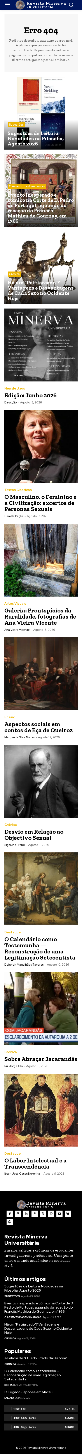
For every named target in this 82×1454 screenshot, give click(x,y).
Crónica (14, 274)
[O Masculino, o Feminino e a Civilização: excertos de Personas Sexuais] (41, 446)
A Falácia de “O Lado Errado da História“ (35, 1358)
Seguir (70, 1417)
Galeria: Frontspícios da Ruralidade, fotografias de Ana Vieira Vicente (40, 616)
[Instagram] (18, 1214)
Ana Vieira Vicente (17, 630)
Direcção (10, 402)
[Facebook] (10, 1214)
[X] (43, 1214)
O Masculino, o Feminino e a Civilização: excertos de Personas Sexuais (40, 503)
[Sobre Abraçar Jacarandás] (41, 1008)
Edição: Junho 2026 (30, 395)
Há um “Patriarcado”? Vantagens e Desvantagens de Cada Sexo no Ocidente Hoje (38, 1328)
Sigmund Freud (14, 845)
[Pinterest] (34, 1214)
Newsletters (14, 388)
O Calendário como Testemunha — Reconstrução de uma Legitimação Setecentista (39, 948)
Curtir (70, 1408)
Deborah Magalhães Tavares (24, 965)
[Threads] (10, 1222)
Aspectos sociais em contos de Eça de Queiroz (38, 727)
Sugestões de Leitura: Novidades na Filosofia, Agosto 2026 (33, 1288)
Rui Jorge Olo (13, 1066)
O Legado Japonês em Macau (28, 1392)
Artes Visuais (15, 603)
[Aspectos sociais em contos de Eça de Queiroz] (41, 673)
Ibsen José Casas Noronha (22, 1174)
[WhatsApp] (51, 1214)
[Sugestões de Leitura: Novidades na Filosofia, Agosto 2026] (41, 113)
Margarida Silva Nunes (19, 737)
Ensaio (9, 717)
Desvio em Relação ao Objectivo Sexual (33, 834)
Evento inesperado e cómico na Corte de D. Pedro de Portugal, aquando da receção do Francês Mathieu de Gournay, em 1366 (38, 1307)
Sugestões (16, 125)
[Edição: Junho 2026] (41, 345)
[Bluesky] (68, 1214)
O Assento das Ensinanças (27, 186)
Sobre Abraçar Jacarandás (40, 1059)
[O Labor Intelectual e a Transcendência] (41, 1110)
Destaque (12, 932)
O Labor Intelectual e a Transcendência (35, 1163)
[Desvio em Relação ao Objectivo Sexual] (41, 781)
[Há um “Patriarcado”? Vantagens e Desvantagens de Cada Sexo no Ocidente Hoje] (41, 267)
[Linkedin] (26, 1214)
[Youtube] (59, 1214)
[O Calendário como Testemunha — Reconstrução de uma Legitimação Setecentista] (41, 888)
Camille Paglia (13, 516)
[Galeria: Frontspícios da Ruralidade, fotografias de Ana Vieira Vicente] (41, 560)
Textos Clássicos (18, 490)
